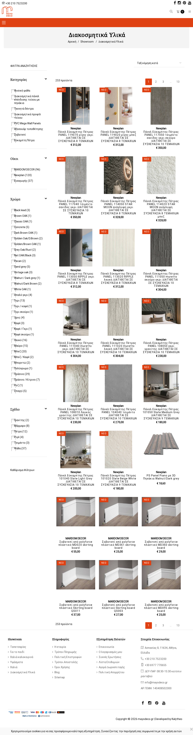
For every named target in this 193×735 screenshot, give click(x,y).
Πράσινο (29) (22, 374)
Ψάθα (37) (20, 448)
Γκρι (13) (19, 300)
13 (177, 81)
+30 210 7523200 (16, 3)
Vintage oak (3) (23, 272)
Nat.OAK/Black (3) (24, 255)
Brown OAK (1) (22, 215)
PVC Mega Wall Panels (27, 123)
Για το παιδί (17, 651)
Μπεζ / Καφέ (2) (24, 357)
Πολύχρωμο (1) (23, 368)
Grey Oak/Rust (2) (25, 249)
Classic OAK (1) (23, 221)
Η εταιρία (60, 646)
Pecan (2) (20, 261)
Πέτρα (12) (20, 431)
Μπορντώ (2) (22, 362)
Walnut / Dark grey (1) (27, 277)
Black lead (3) (22, 210)
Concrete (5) (21, 227)
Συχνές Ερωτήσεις (110, 657)
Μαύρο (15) (21, 345)
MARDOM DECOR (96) (27, 169)
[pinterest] (183, 3)
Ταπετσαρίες (18, 646)
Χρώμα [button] (15, 199)
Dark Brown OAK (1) (25, 232)
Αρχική (72, 41)
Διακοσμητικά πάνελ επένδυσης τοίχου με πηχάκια (27, 100)
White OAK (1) (22, 289)
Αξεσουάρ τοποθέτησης (28, 129)
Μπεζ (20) (20, 351)
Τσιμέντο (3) (21, 442)
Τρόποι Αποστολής (66, 662)
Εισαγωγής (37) (23, 180)
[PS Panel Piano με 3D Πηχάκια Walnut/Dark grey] (161, 444)
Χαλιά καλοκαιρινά (21, 657)
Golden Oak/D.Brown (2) (28, 238)
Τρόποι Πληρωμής (65, 651)
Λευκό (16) (20, 340)
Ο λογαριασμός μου (110, 651)
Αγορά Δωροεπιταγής (112, 667)
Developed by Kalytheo (168, 718)
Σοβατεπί (20, 134)
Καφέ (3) (19, 323)
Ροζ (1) (18, 385)
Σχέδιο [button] (15, 409)
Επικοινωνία (106, 646)
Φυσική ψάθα (22, 90)
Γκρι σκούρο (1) (23, 311)
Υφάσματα (16, 662)
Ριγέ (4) (19, 437)
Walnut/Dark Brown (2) (27, 283)
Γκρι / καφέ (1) (23, 306)
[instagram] (178, 3)
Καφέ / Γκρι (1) (23, 328)
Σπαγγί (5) (20, 390)
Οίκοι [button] (14, 159)
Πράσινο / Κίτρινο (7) (27, 379)
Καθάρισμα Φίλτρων (22, 470)
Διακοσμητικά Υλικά (110, 41)
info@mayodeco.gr (156, 682)
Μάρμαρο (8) (21, 425)
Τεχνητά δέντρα (24, 108)
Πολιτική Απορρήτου (111, 672)
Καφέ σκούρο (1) (24, 334)
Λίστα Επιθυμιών (109, 662)
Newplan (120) (23, 175)
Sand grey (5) (22, 266)
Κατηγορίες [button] (18, 80)
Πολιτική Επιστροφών (68, 657)
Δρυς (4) (19, 317)
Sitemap (59, 677)
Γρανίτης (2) (21, 420)
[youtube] (188, 3)
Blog (57, 672)
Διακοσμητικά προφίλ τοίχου (27, 116)
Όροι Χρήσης (62, 667)
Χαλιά (13, 667)
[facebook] (174, 3)
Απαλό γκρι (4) (23, 294)
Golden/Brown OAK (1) (27, 244)
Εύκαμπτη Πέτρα (24, 140)
